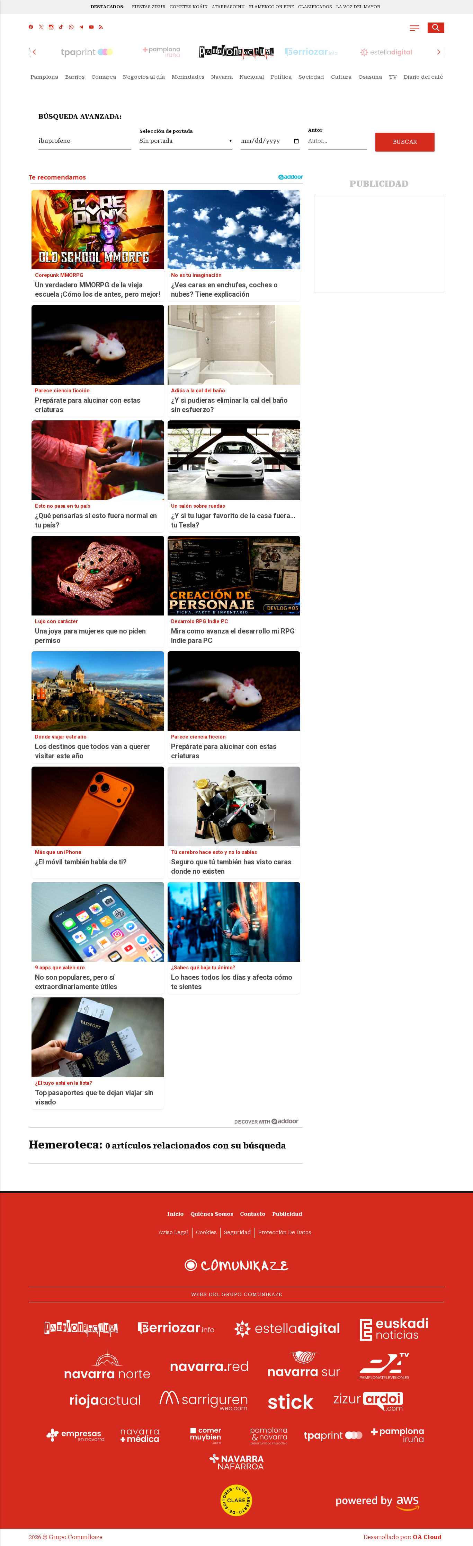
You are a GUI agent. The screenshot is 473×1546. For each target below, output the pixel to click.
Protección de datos (284, 1232)
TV (393, 77)
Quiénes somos (211, 1214)
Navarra (222, 77)
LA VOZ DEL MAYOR (358, 7)
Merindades (188, 77)
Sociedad (311, 77)
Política (281, 77)
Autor (315, 130)
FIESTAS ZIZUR (149, 7)
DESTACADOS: (108, 7)
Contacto (252, 1214)
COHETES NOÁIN (189, 7)
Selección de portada (166, 131)
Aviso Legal (174, 1232)
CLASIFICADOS (315, 7)
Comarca (103, 77)
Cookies (206, 1232)
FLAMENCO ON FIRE (271, 7)
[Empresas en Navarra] (75, 1435)
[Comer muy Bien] (204, 1435)
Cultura (341, 77)
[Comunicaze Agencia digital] (236, 1265)
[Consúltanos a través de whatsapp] (71, 27)
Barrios (74, 77)
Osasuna (370, 77)
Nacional (252, 77)
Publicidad (287, 1214)
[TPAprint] (333, 1435)
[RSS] (101, 27)
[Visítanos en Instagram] (51, 27)
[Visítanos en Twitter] (41, 27)
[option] (236, 52)
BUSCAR (405, 142)
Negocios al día (144, 77)
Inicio (175, 1214)
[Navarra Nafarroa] (236, 1461)
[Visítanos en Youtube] (91, 27)
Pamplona (44, 77)
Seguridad (237, 1232)
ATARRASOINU (228, 7)
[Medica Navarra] (139, 1435)
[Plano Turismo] (268, 1435)
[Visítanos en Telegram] (81, 27)
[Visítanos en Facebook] (31, 27)
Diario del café (423, 77)
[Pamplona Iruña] (397, 1435)
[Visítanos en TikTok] (61, 27)
